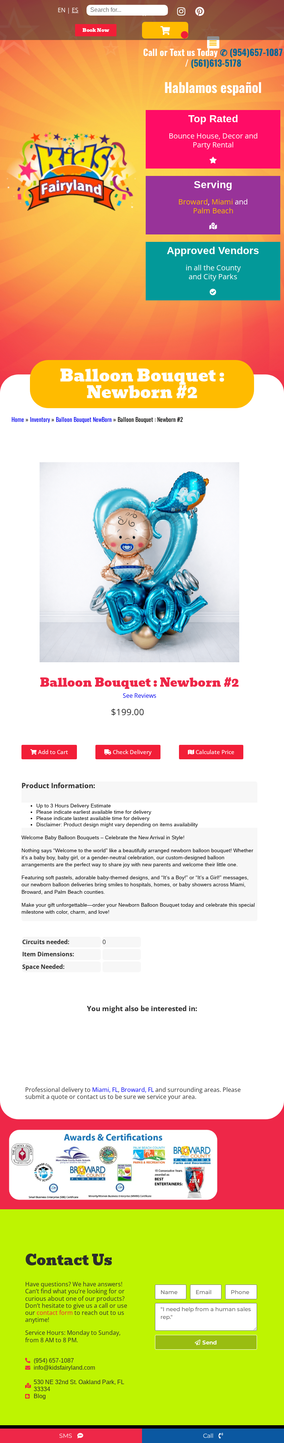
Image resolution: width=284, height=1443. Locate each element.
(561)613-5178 (216, 62)
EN (61, 10)
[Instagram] (181, 11)
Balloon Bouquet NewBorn (84, 419)
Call (209, 1435)
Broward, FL (137, 1090)
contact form (55, 1313)
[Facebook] (144, 11)
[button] (213, 42)
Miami (222, 202)
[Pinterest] (199, 11)
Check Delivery (131, 752)
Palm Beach (213, 211)
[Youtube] (162, 11)
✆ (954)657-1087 (251, 52)
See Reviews (139, 695)
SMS (66, 1435)
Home (17, 419)
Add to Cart (52, 752)
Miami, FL (105, 1090)
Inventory (40, 419)
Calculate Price (214, 752)
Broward (193, 202)
